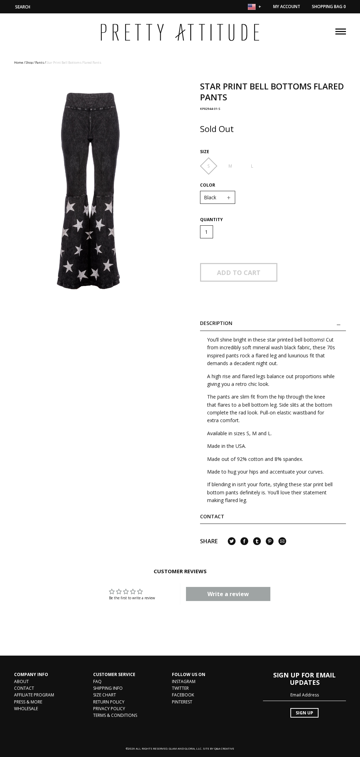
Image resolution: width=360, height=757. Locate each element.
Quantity (211, 220)
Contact (212, 516)
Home (18, 62)
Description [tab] (216, 323)
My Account (286, 7)
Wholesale (26, 709)
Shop (29, 62)
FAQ (97, 681)
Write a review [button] (228, 594)
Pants (39, 62)
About (21, 681)
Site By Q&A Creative (218, 748)
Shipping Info (108, 688)
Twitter (180, 688)
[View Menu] (340, 31)
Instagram (183, 681)
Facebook (183, 695)
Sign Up (304, 713)
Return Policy (108, 702)
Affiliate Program (34, 695)
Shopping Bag (329, 7)
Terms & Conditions (115, 715)
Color (207, 185)
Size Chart (104, 695)
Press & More (28, 702)
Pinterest (182, 702)
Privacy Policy (109, 709)
